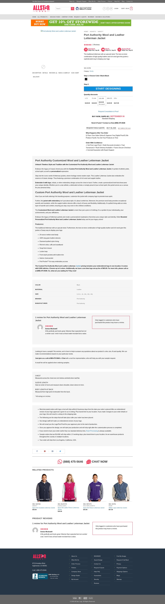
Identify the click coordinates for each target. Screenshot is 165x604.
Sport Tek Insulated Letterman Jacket (43, 507)
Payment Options (122, 567)
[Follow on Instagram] (107, 8)
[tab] (36, 73)
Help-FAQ (117, 1)
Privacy (119, 564)
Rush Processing (92, 431)
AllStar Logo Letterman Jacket (118, 507)
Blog (123, 1)
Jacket (78, 266)
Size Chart (75, 73)
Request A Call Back (123, 560)
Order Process (102, 1)
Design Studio (55, 17)
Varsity (100, 31)
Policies (110, 1)
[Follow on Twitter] (111, 8)
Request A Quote (99, 567)
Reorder (91, 17)
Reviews (96, 583)
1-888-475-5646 (41, 570)
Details (45, 73)
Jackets (93, 31)
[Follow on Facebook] (104, 8)
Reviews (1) (53, 73)
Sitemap (119, 579)
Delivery (36, 77)
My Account (74, 579)
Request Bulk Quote (95, 128)
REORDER (97, 556)
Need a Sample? (64, 73)
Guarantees (97, 575)
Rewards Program (81, 1)
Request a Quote (80, 17)
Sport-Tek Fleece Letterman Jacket (93, 507)
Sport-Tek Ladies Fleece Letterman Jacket (68, 508)
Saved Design (98, 560)
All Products (42, 17)
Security (96, 579)
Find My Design (121, 556)
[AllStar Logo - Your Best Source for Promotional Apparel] (42, 8)
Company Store (67, 17)
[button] (127, 8)
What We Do (92, 1)
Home (34, 17)
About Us (71, 1)
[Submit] (72, 8)
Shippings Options (122, 571)
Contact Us (129, 1)
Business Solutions (102, 17)
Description (36, 73)
